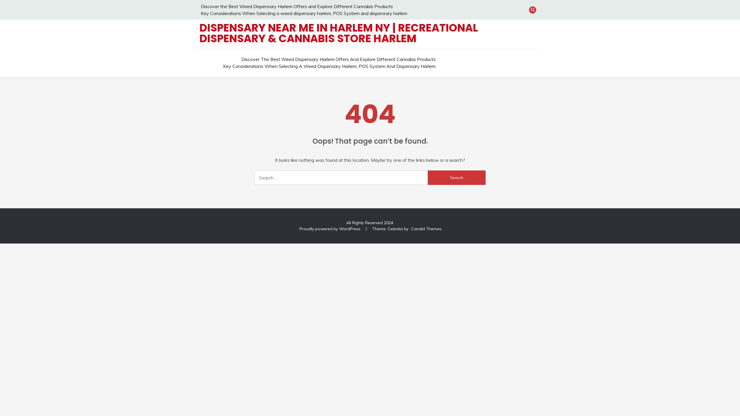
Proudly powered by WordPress (330, 228)
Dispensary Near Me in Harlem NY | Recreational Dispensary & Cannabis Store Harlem (338, 33)
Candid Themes (426, 228)
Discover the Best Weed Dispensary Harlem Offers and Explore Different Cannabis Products (297, 6)
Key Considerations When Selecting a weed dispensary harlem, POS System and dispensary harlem (304, 13)
